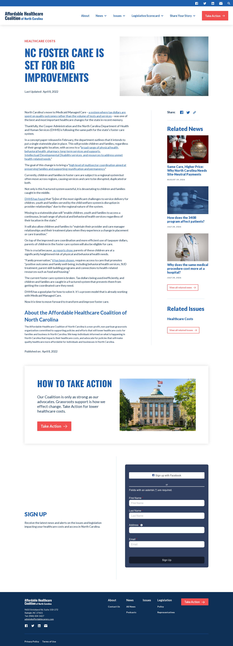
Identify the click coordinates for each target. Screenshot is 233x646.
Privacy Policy (32, 641)
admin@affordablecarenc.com (39, 619)
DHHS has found (35, 199)
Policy (160, 606)
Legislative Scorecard (146, 15)
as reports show (63, 250)
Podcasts (131, 612)
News (99, 15)
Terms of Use (49, 641)
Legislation (164, 600)
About (85, 15)
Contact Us (114, 606)
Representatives (166, 612)
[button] (101, 15)
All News (131, 606)
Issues (117, 15)
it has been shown (63, 260)
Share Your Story (181, 15)
